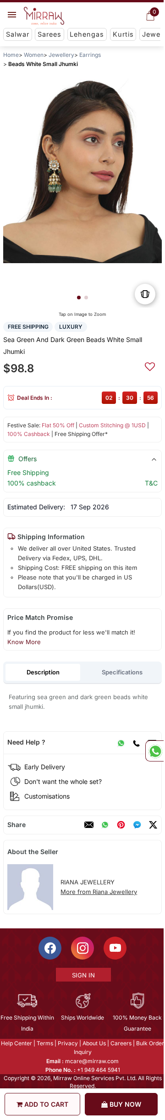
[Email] (89, 824)
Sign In (83, 975)
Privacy (67, 1043)
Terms (44, 1043)
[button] (79, 297)
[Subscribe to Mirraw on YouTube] (114, 948)
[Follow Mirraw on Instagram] (82, 948)
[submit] (150, 365)
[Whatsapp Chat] (154, 750)
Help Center (16, 1043)
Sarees (49, 34)
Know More (24, 642)
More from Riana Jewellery (98, 891)
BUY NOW (124, 1104)
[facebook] (137, 824)
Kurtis (123, 34)
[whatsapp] (105, 824)
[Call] (136, 742)
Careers (120, 1043)
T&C (151, 483)
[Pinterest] (121, 824)
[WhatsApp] (121, 742)
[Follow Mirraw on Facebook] (49, 948)
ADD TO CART (45, 1104)
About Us (93, 1043)
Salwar (17, 34)
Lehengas (87, 34)
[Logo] (44, 16)
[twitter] (153, 824)
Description (43, 672)
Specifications (122, 672)
